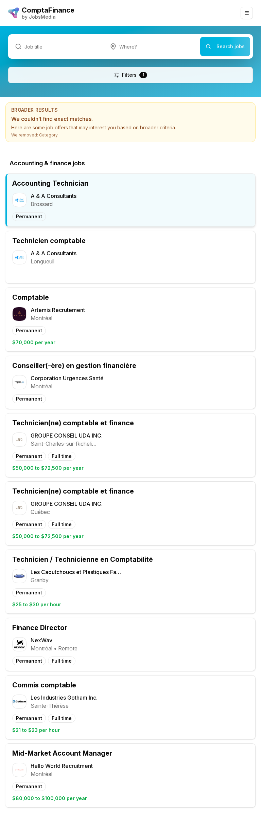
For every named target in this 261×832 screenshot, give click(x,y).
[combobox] (152, 46)
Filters (133, 75)
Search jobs (230, 46)
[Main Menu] (247, 13)
